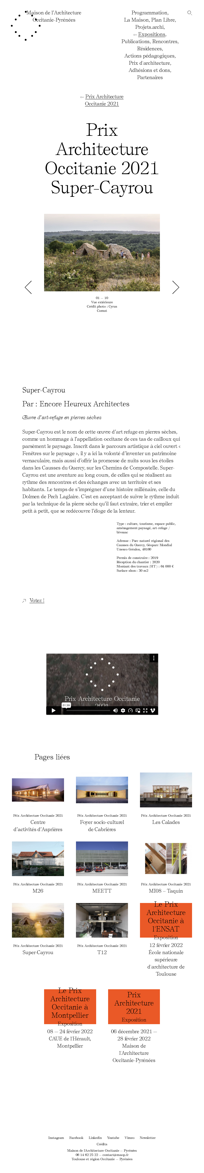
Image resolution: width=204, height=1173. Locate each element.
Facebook (76, 1137)
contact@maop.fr (115, 1154)
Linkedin (95, 1137)
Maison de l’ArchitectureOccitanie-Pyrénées (54, 16)
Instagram (56, 1137)
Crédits (102, 1144)
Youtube (113, 1137)
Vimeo (129, 1137)
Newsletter (148, 1137)
